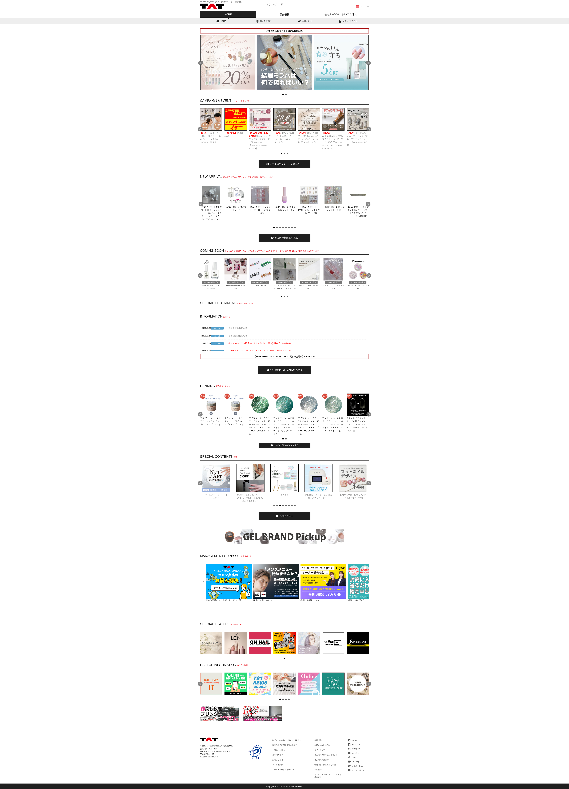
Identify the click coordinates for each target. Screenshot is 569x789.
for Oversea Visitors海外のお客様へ (286, 740)
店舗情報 (284, 14)
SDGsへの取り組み (322, 745)
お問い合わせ (277, 759)
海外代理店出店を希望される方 (284, 745)
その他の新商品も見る (286, 237)
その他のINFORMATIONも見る (286, 369)
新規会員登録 (265, 21)
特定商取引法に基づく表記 (325, 764)
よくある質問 (277, 764)
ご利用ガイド (277, 754)
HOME (223, 21)
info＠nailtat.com (211, 756)
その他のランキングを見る (286, 445)
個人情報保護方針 (321, 759)
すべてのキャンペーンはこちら (286, 163)
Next (368, 62)
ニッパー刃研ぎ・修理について (284, 769)
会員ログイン (307, 21)
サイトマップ (319, 750)
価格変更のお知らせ (237, 335)
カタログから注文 (350, 21)
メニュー (364, 6)
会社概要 (318, 740)
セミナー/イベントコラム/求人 (341, 14)
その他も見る (286, 515)
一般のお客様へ (278, 750)
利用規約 (318, 769)
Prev (200, 62)
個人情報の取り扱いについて (326, 754)
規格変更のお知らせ (237, 327)
